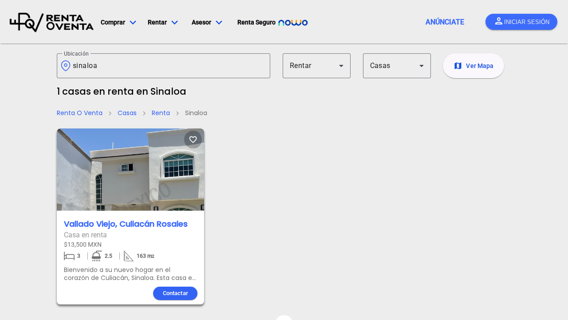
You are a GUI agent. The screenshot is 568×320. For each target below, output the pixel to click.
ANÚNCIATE (445, 22)
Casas (127, 112)
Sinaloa (196, 112)
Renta (161, 112)
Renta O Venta (80, 112)
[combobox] (168, 65)
